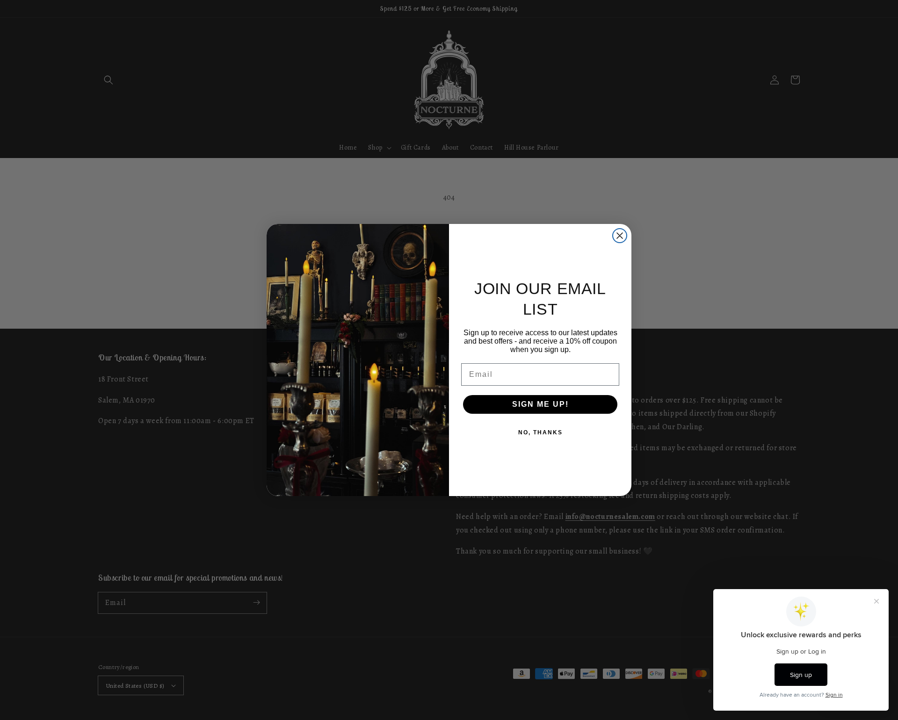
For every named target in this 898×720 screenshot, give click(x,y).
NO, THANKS (540, 432)
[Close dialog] (620, 236)
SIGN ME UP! (540, 404)
